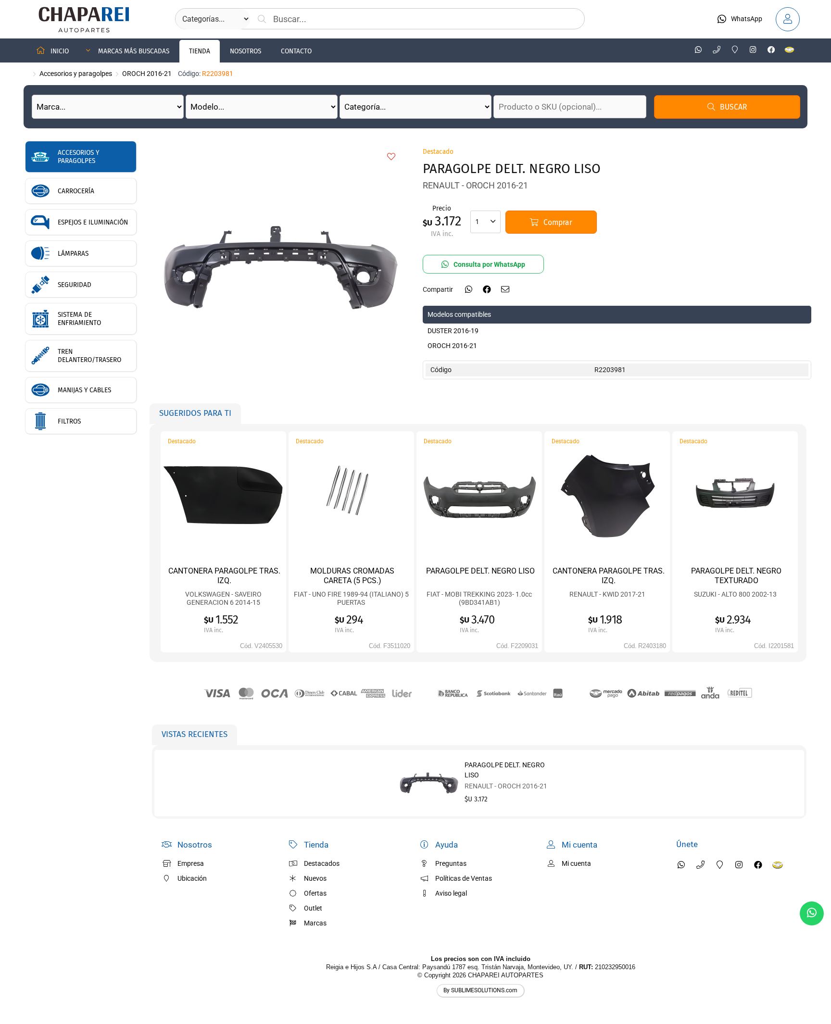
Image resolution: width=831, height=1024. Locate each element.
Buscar (733, 107)
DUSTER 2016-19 (453, 331)
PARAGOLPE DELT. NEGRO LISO (480, 570)
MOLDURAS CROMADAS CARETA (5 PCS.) (352, 575)
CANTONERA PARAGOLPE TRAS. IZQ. (224, 575)
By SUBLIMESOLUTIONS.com (480, 990)
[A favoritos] (391, 157)
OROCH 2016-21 (147, 73)
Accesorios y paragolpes (75, 73)
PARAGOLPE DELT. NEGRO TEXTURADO (736, 575)
